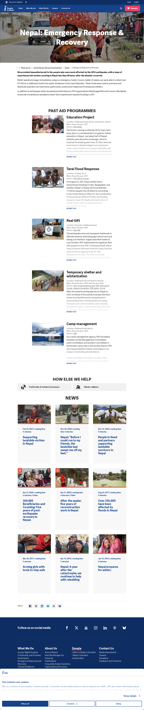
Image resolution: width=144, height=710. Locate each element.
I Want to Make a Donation (84, 652)
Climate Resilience (26, 666)
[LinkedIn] (105, 628)
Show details (130, 696)
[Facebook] (67, 628)
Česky (129, 2)
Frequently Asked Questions (57, 664)
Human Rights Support (28, 652)
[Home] (17, 68)
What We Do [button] (44, 8)
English (136, 2)
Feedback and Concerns (110, 661)
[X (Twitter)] (76, 628)
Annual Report (51, 652)
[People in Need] (9, 8)
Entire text (71, 157)
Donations (103, 658)
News (21, 8)
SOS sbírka (77, 127)
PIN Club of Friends (81, 178)
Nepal (67, 68)
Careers (55, 8)
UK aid (102, 288)
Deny (118, 704)
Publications (50, 661)
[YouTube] (86, 628)
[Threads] (114, 628)
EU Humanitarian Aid (86, 286)
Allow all (25, 704)
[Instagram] (95, 628)
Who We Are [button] (31, 8)
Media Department (107, 652)
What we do (26, 68)
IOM (97, 286)
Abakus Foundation (81, 288)
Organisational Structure (56, 666)
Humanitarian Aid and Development (47, 68)
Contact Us (65, 8)
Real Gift (76, 230)
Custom (70, 704)
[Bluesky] (124, 628)
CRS (75, 286)
